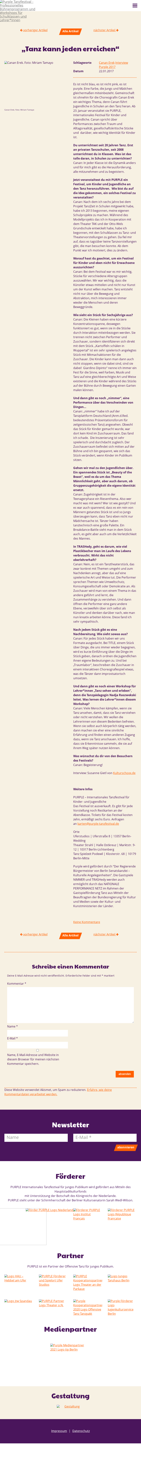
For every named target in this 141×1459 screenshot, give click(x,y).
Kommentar (16, 983)
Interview (121, 63)
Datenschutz (79, 1431)
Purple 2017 (107, 67)
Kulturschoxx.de (124, 773)
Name (12, 1026)
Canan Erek (107, 63)
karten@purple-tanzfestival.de (98, 824)
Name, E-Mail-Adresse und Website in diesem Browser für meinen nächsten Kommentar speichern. (33, 1060)
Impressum (59, 1431)
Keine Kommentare (86, 922)
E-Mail (12, 1038)
